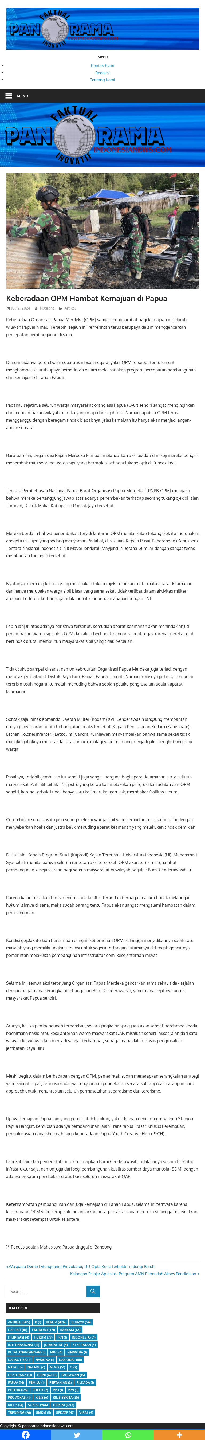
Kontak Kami (102, 65)
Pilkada (85, 1382)
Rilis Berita (66, 1397)
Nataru (36, 1367)
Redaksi (102, 72)
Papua (16, 1382)
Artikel (70, 308)
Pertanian (60, 1382)
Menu (22, 95)
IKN (62, 1337)
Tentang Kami (102, 79)
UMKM (43, 1413)
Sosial (38, 1405)
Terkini (63, 1405)
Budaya (81, 1322)
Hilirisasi (18, 1337)
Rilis (42, 1397)
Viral (86, 1413)
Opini (47, 1375)
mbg (56, 1352)
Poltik (40, 1390)
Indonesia (84, 1337)
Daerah (17, 1330)
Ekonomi (43, 1330)
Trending (19, 1413)
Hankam (70, 1330)
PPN (73, 1390)
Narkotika (19, 1360)
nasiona (45, 1360)
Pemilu (37, 1382)
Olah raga (20, 1375)
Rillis (15, 1405)
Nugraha (47, 308)
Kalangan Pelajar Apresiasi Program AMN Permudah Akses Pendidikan (133, 1273)
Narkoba (77, 1352)
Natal (15, 1367)
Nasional (70, 1360)
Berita (56, 1322)
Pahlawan (73, 1375)
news (57, 1367)
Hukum (43, 1337)
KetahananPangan (26, 1352)
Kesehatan (84, 1345)
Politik (18, 1390)
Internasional (23, 1345)
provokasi (19, 1397)
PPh (58, 1390)
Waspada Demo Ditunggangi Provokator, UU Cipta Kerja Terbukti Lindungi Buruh (81, 1266)
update (65, 1413)
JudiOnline (56, 1345)
